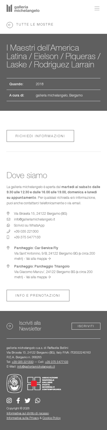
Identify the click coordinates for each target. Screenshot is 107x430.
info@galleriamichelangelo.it (36, 366)
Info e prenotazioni (37, 295)
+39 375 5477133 (56, 361)
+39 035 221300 (22, 361)
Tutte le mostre (34, 24)
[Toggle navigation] (95, 8)
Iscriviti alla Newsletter (30, 325)
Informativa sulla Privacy (23, 418)
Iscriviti (86, 326)
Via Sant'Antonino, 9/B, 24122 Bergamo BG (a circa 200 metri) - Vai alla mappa (54, 253)
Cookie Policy (52, 418)
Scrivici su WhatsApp (29, 225)
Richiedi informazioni (40, 136)
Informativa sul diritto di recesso (28, 413)
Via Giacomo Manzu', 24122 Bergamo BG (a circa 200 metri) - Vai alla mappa (53, 271)
